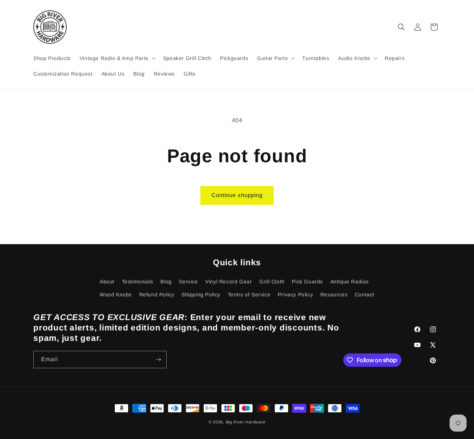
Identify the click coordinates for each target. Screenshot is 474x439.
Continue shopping (237, 195)
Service (188, 282)
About (107, 282)
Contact (364, 294)
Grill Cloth (272, 282)
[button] (116, 58)
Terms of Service (249, 294)
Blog (165, 282)
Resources (333, 294)
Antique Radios (349, 282)
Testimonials (137, 282)
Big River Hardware (246, 422)
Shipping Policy (200, 294)
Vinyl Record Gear (228, 282)
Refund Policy (156, 294)
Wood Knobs (116, 294)
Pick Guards (307, 282)
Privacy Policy (295, 294)
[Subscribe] (158, 359)
